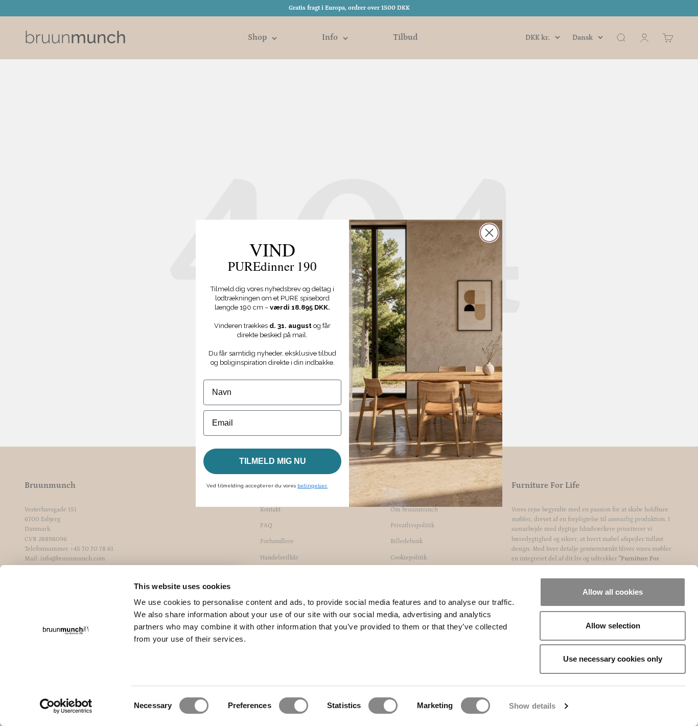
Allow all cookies (613, 592)
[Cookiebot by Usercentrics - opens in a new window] (66, 706)
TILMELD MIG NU (272, 461)
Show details (532, 705)
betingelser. (312, 485)
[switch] (293, 705)
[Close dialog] (489, 233)
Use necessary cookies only (612, 658)
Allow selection (613, 625)
